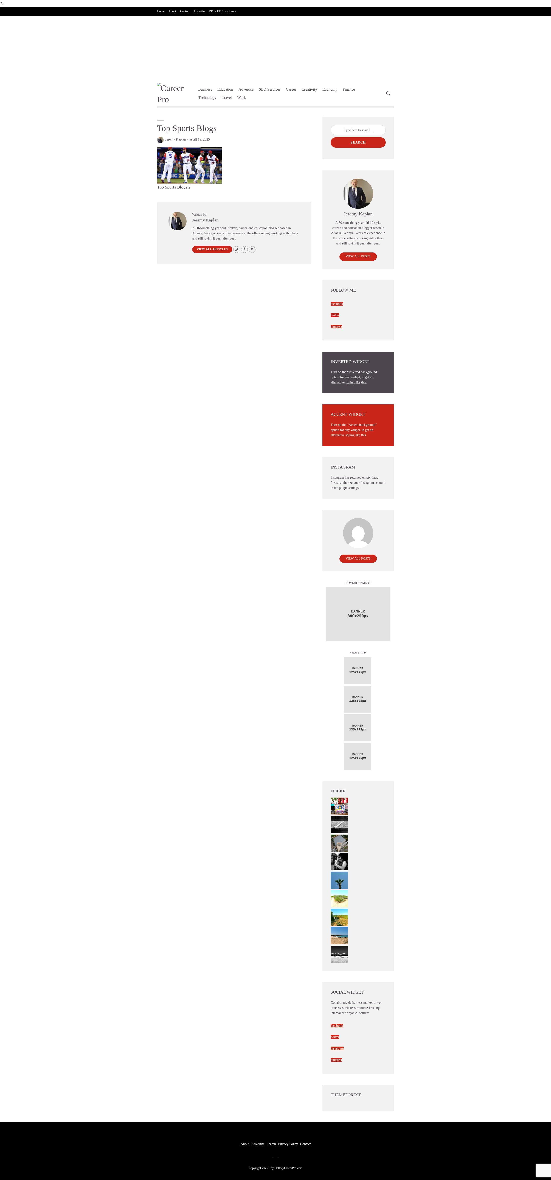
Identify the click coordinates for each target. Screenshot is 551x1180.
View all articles (212, 249)
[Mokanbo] (339, 824)
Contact (184, 11)
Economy (329, 89)
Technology (207, 97)
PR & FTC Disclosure (222, 11)
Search (358, 142)
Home (160, 11)
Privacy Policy (288, 1144)
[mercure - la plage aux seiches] (339, 935)
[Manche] (339, 843)
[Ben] (339, 861)
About (172, 11)
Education (225, 89)
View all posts (358, 256)
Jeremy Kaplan (175, 139)
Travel (227, 97)
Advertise (199, 11)
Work (241, 97)
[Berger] (339, 917)
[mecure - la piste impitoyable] (339, 898)
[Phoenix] (339, 880)
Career (291, 89)
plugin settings (349, 488)
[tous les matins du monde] (339, 954)
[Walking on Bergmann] (339, 806)
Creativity (309, 89)
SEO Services (269, 89)
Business (205, 89)
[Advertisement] (275, 48)
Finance (349, 89)
